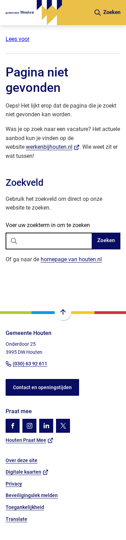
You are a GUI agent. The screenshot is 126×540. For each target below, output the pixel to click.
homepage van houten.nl (71, 259)
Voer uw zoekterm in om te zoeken (48, 225)
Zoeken (106, 240)
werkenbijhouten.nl (52, 147)
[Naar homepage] (47, 12)
